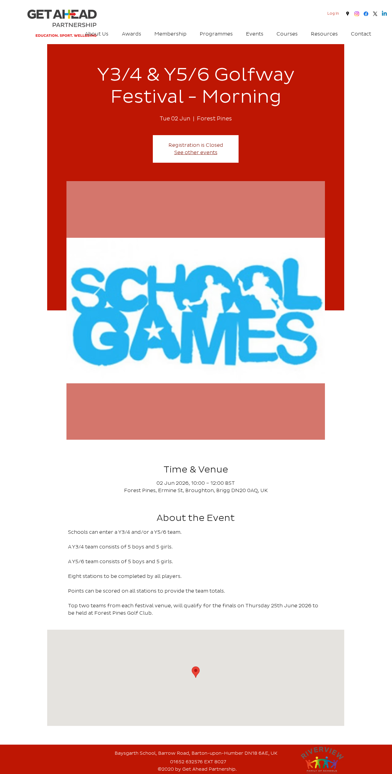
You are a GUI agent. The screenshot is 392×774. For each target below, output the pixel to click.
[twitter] (375, 14)
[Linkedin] (384, 14)
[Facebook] (366, 14)
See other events (195, 153)
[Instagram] (357, 14)
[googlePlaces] (348, 14)
